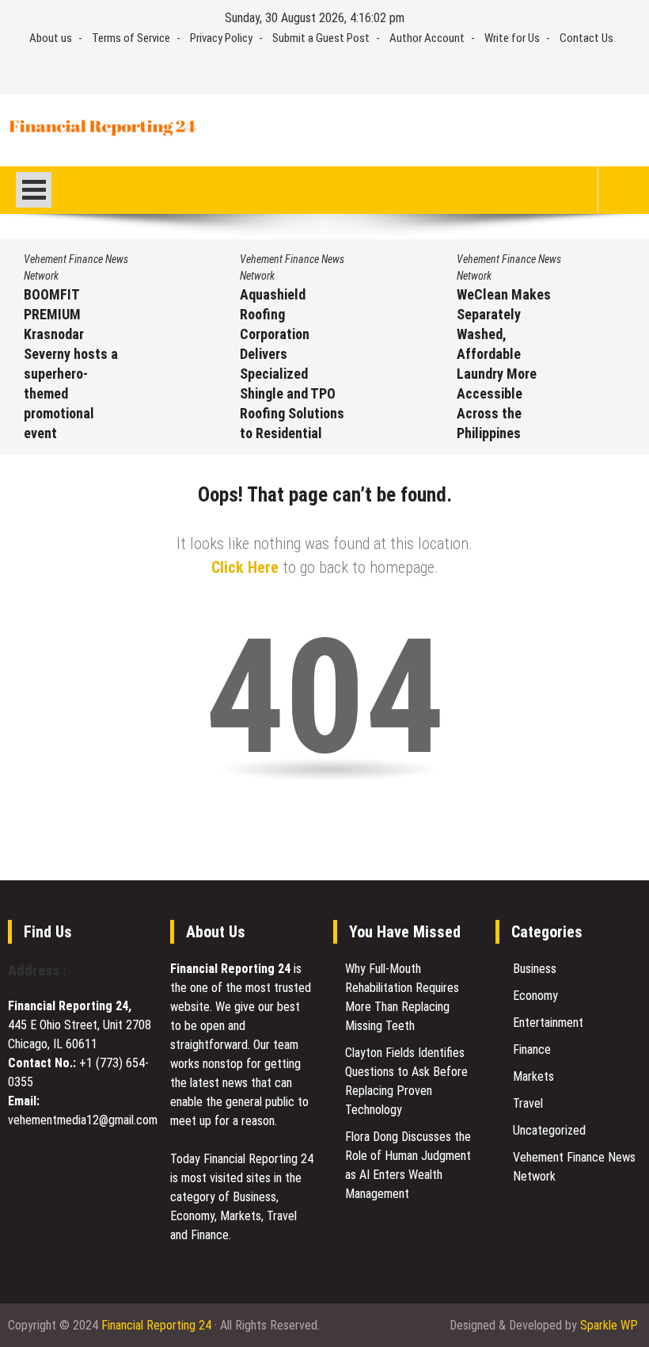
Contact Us (586, 38)
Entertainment (548, 1022)
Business (534, 968)
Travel (528, 1103)
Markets (533, 1076)
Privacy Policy (221, 38)
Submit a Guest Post (321, 38)
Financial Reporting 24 (156, 1325)
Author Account (427, 38)
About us (50, 38)
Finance (532, 1049)
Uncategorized (549, 1130)
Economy (535, 995)
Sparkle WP (609, 1325)
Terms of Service (131, 38)
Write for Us (512, 38)
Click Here (245, 567)
